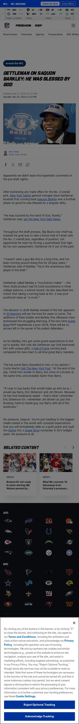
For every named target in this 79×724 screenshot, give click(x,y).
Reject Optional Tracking (39, 704)
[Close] (74, 622)
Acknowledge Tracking (39, 716)
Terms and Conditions (22, 636)
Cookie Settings (25, 696)
